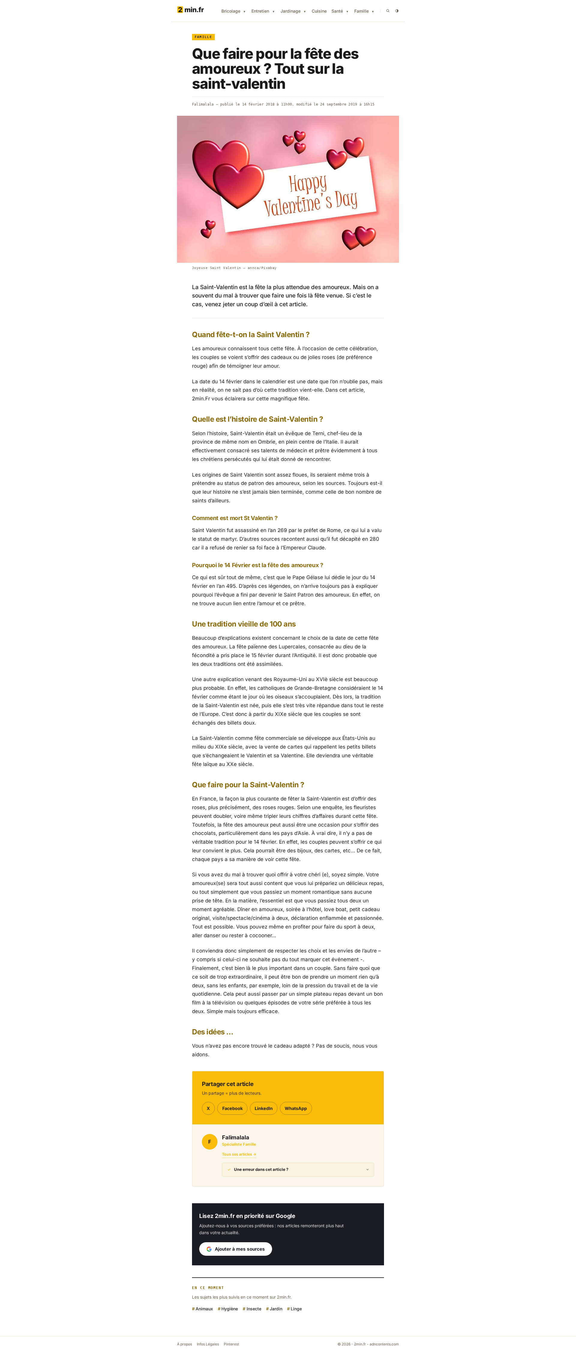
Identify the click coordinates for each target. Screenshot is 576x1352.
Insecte (254, 1308)
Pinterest (231, 1344)
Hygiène (229, 1308)
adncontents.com (384, 1344)
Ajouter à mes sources (240, 1249)
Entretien (260, 10)
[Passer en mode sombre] (397, 11)
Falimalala (203, 104)
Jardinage (290, 10)
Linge (296, 1308)
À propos (184, 1344)
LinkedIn (264, 1108)
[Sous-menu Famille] (373, 11)
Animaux (204, 1308)
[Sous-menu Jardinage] (305, 11)
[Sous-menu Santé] (347, 11)
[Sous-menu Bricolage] (244, 11)
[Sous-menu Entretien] (274, 11)
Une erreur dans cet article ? (261, 1169)
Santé (337, 10)
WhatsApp (296, 1108)
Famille (361, 10)
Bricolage (230, 10)
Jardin (276, 1308)
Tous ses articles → (239, 1154)
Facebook (232, 1108)
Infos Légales (208, 1344)
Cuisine (319, 10)
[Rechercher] (388, 11)
